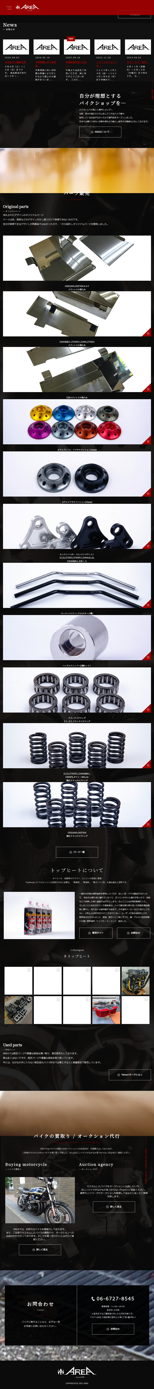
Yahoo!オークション (131, 1075)
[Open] (18, 981)
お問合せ (135, 933)
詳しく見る (42, 1249)
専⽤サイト (97, 933)
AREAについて (102, 132)
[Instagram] (29, 992)
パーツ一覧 (79, 852)
